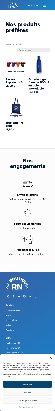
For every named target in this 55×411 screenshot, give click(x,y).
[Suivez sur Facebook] (13, 296)
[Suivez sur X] (8, 296)
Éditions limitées (13, 310)
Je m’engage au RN (14, 352)
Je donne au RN (13, 348)
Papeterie (10, 330)
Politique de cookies (26, 407)
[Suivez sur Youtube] (19, 296)
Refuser (27, 392)
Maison (9, 325)
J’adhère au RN (13, 343)
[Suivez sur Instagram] (24, 296)
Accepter (27, 384)
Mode (8, 315)
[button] (50, 357)
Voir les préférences (27, 400)
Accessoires (11, 320)
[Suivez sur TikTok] (35, 296)
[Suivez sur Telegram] (30, 296)
